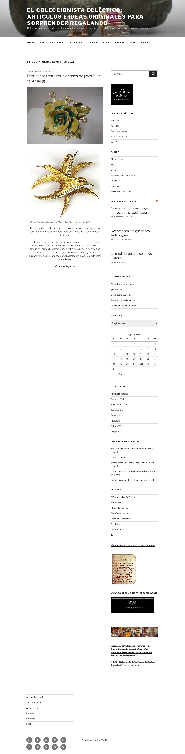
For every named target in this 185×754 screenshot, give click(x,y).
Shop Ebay (116, 502)
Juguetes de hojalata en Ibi (123, 300)
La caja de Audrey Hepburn (123, 305)
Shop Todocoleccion (120, 513)
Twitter (114, 535)
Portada (30, 713)
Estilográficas (77, 42)
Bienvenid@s (117, 159)
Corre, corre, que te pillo (122, 294)
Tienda (30, 42)
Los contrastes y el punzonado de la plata (136, 480)
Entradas (115, 399)
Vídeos (144, 42)
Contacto (115, 170)
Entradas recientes (123, 201)
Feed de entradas (119, 131)
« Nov (120, 374)
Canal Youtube (117, 529)
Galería (114, 180)
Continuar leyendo (65, 266)
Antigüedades (57, 42)
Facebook (115, 524)
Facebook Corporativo (121, 518)
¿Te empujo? (117, 289)
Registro (115, 120)
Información (116, 186)
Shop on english (33, 702)
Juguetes (119, 42)
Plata (106, 42)
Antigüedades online (35, 697)
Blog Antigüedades (119, 508)
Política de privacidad (121, 191)
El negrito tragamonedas (122, 284)
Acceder (115, 126)
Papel (133, 42)
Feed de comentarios (120, 136)
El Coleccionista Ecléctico (123, 175)
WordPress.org (118, 142)
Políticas (30, 724)
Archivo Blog (32, 708)
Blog (42, 42)
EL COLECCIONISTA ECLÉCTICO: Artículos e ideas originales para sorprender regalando (85, 16)
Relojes (94, 42)
